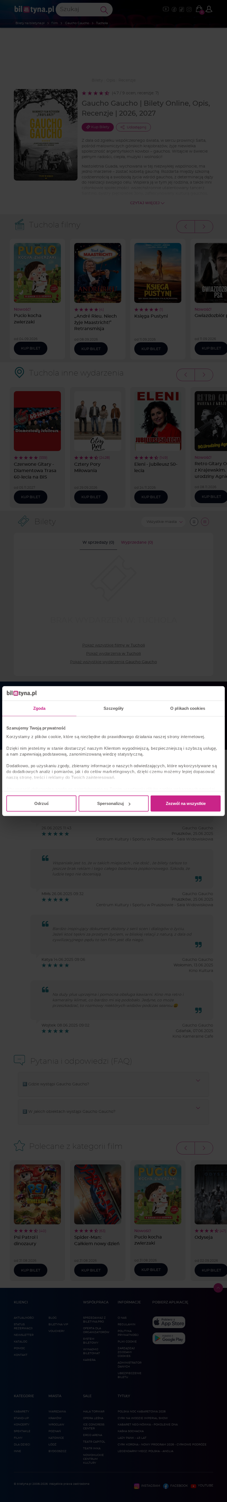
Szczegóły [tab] (114, 708)
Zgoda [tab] (39, 708)
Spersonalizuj (110, 803)
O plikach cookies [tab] (187, 708)
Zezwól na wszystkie (186, 803)
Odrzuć (41, 803)
